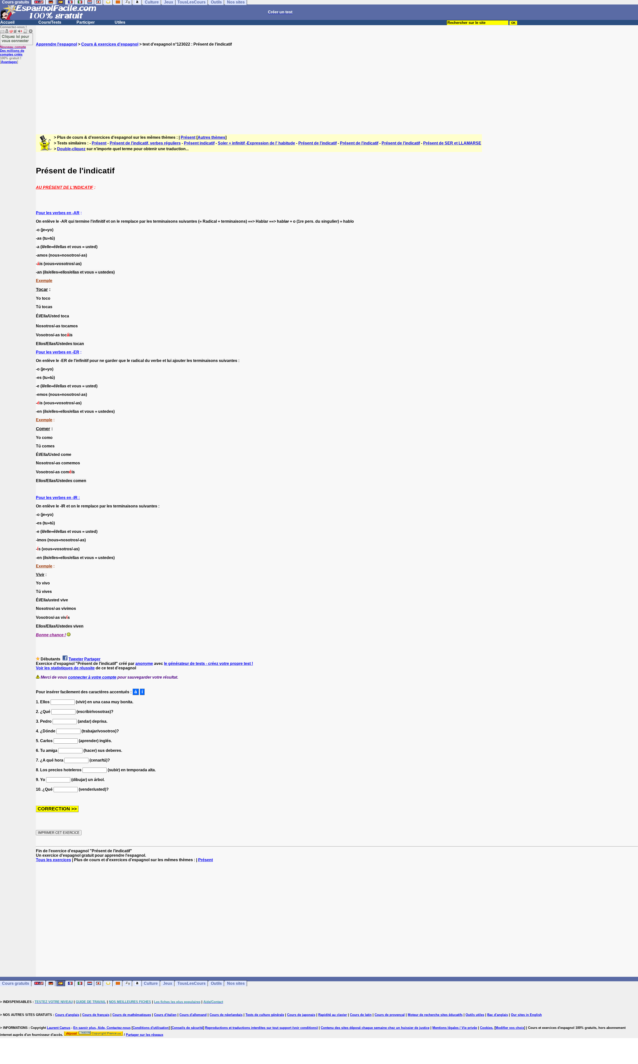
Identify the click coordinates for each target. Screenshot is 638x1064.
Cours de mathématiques (131, 1015)
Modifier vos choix (509, 1028)
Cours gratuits (15, 983)
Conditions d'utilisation (151, 1028)
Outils (216, 983)
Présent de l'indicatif (317, 143)
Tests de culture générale (264, 1015)
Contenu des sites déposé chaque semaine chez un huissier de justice (375, 1028)
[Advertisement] (336, 86)
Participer (86, 22)
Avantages (9, 62)
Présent (188, 137)
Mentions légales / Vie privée (454, 1028)
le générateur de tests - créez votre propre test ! (208, 663)
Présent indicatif (199, 143)
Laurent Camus (58, 1028)
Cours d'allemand (193, 1015)
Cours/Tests (49, 22)
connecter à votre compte (92, 677)
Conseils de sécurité (187, 1028)
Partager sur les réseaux (144, 1035)
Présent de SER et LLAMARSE (452, 143)
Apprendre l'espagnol (56, 44)
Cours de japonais (301, 1015)
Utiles (120, 22)
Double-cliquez (71, 149)
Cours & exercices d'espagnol (109, 44)
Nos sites (236, 983)
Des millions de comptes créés (13, 50)
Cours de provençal (390, 1015)
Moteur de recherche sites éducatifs (435, 1015)
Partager (92, 659)
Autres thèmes (211, 137)
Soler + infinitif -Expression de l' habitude (256, 143)
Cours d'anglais (67, 1015)
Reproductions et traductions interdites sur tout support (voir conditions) (261, 1028)
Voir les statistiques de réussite (65, 668)
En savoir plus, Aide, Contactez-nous (102, 1028)
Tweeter (76, 659)
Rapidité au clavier (332, 1015)
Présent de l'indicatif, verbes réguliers (145, 143)
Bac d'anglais (497, 1015)
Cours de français (95, 1015)
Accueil (7, 22)
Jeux (167, 983)
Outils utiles (475, 1015)
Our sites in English (526, 1015)
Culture (151, 983)
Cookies (486, 1028)
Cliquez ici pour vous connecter (15, 38)
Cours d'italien (165, 1015)
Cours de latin (361, 1015)
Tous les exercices (53, 860)
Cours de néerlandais (226, 1015)
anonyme (144, 663)
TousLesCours (191, 983)
